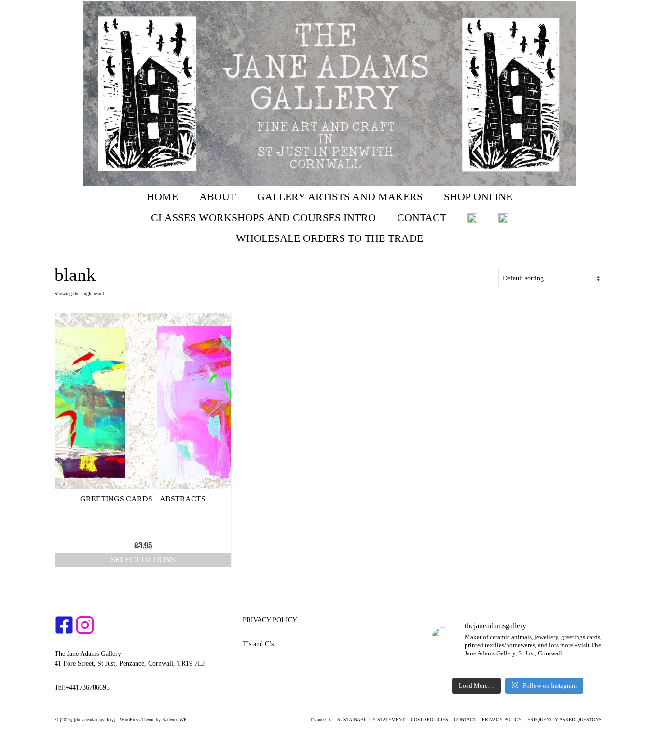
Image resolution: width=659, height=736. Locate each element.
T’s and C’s (258, 644)
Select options (143, 559)
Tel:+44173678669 (80, 687)
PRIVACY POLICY (270, 620)
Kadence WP (174, 719)
